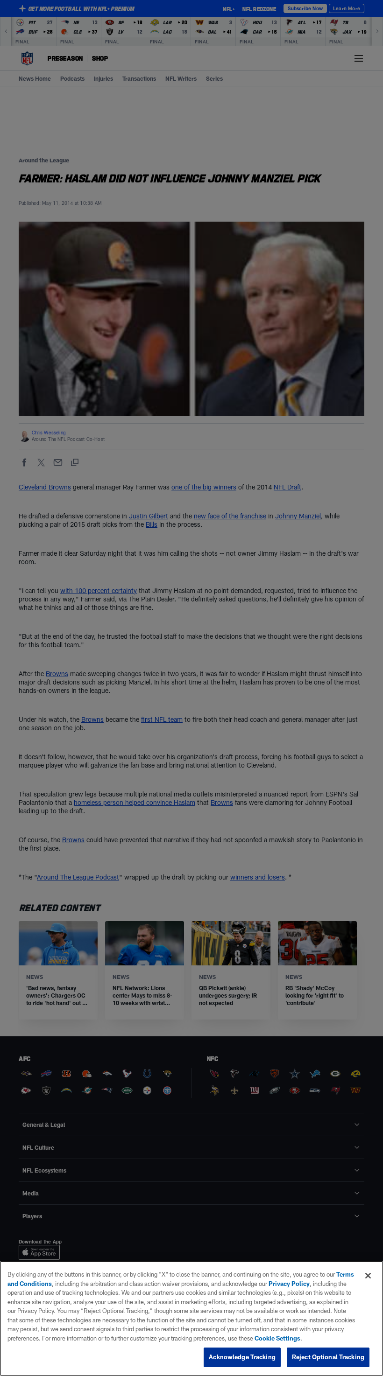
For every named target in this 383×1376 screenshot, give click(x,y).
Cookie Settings (277, 1338)
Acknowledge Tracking (242, 1357)
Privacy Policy (289, 1283)
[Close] (368, 1275)
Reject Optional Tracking (328, 1357)
